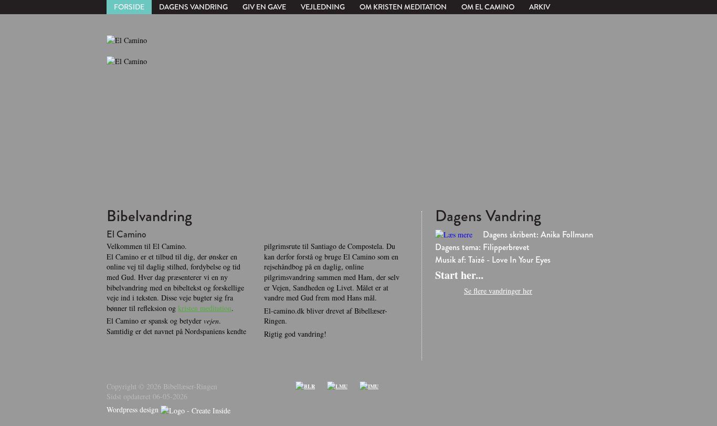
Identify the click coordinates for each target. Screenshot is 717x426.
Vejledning (323, 7)
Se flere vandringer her (498, 291)
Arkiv (539, 7)
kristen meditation (204, 308)
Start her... (459, 275)
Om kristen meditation (403, 7)
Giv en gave (264, 7)
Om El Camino (487, 7)
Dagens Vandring (193, 7)
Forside (129, 7)
